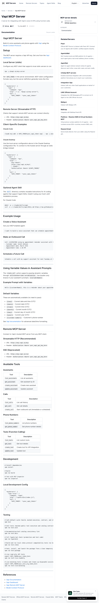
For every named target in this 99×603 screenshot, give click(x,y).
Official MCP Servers (22, 597)
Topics (42, 3)
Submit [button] (94, 3)
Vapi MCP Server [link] (20, 11)
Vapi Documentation (13, 580)
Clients (4, 600)
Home (21, 3)
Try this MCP (22, 26)
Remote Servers (31, 3)
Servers (10, 11)
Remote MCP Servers (37, 597)
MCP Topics (59, 597)
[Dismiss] (95, 590)
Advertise (85, 3)
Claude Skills (50, 597)
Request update (50, 32)
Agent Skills (51, 3)
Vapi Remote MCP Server (15, 585)
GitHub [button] (9, 26)
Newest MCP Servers (8, 597)
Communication (66, 30)
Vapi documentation (13, 321)
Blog (59, 3)
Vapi (40, 43)
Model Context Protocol (12, 45)
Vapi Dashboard (12, 582)
